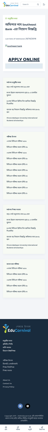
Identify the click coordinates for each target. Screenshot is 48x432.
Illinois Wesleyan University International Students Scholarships (22, 119)
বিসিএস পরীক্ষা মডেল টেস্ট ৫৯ (17, 147)
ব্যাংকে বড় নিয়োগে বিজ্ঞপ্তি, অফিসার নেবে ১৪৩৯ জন (23, 111)
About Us (6, 380)
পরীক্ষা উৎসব (8, 360)
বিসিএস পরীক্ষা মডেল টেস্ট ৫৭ (17, 164)
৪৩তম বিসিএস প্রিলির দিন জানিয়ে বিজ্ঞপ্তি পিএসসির (21, 102)
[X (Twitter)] (27, 406)
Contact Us (7, 383)
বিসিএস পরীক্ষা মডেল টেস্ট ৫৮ (17, 158)
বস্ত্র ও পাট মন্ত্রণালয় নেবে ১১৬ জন (18, 87)
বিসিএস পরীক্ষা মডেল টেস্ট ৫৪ (17, 181)
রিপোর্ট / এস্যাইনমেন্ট (10, 363)
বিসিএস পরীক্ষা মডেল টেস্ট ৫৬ (17, 170)
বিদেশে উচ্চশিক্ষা (9, 351)
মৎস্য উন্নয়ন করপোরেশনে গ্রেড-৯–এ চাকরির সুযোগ (22, 94)
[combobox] (28, 4)
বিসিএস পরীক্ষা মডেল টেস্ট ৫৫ (17, 176)
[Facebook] (20, 406)
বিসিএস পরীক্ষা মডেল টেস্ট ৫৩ (17, 187)
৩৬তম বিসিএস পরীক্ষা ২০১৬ (17, 152)
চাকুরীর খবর (12, 18)
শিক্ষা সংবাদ (7, 370)
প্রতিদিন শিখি (8, 344)
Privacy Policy (8, 387)
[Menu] (44, 4)
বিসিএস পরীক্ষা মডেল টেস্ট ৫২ (17, 193)
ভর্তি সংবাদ (7, 347)
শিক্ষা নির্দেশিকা (8, 367)
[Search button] (38, 4)
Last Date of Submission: (15, 38)
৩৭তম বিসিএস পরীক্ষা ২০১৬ (16, 141)
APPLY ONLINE (24, 59)
